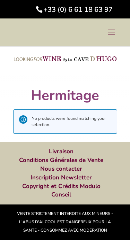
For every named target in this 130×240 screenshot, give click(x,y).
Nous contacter (61, 169)
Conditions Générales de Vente (61, 160)
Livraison (61, 151)
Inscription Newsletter (61, 177)
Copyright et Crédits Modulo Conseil (61, 190)
